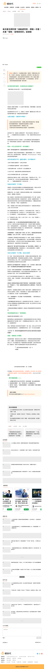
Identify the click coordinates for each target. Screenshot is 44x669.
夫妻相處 (15, 426)
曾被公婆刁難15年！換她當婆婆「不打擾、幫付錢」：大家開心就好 (26, 541)
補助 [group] (19, 11)
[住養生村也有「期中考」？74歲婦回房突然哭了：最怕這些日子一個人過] (6, 606)
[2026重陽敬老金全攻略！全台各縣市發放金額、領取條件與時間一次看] (6, 585)
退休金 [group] (9, 11)
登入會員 (13, 662)
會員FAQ (14, 660)
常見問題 (24, 662)
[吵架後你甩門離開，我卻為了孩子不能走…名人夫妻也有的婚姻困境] (6, 571)
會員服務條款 (30, 662)
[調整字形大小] (4, 85)
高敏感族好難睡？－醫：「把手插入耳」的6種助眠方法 (22, 383)
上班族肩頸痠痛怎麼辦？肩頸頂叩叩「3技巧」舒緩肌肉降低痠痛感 (25, 472)
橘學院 (37, 7)
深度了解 (9, 509)
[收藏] (4, 81)
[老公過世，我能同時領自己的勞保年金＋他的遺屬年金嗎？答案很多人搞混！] (6, 613)
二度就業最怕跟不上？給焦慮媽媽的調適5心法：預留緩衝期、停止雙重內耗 (25, 527)
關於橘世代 (9, 658)
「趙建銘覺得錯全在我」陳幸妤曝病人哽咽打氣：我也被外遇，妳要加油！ (26, 548)
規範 (3, 637)
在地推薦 (17, 7)
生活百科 (22, 7)
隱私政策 (36, 662)
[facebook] (37, 654)
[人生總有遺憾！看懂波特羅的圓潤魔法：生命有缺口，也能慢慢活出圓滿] (6, 521)
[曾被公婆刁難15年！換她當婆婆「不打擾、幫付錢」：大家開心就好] (6, 542)
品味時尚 (28, 7)
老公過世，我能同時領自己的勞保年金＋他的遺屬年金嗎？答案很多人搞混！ (26, 612)
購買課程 (34, 3)
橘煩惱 (32, 7)
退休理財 (6, 7)
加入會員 (8, 662)
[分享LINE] (4, 73)
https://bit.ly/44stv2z (29, 394)
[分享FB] (4, 70)
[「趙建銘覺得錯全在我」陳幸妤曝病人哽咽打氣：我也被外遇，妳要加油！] (6, 549)
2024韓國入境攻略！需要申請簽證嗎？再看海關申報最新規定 (25, 443)
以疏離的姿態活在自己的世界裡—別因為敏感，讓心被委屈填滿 (25, 381)
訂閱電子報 (19, 662)
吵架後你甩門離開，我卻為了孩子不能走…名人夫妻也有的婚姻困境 (26, 570)
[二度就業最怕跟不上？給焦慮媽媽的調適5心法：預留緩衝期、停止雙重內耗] (6, 528)
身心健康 (25, 426)
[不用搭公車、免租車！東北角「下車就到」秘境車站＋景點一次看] (6, 592)
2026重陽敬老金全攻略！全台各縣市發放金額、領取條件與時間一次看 (26, 583)
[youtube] (42, 654)
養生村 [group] (4, 11)
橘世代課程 (9, 660)
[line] (40, 654)
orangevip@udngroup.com (12, 656)
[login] (38, 4)
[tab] (21, 513)
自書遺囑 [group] (14, 11)
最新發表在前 (37, 642)
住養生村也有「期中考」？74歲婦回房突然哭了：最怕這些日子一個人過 (26, 605)
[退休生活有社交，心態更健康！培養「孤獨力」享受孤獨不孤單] (6, 452)
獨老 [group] (23, 11)
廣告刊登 (14, 658)
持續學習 (12, 7)
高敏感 (10, 426)
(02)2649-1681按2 (22, 656)
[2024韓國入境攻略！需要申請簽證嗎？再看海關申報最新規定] (6, 445)
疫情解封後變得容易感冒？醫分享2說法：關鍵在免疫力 (23, 464)
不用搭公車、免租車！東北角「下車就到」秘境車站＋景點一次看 (26, 590)
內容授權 (19, 658)
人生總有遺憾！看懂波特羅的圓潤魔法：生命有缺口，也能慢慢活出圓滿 (26, 520)
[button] (40, 4)
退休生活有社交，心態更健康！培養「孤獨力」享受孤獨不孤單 (25, 450)
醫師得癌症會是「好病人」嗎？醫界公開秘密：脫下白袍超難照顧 (26, 562)
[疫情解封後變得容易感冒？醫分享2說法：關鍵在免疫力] (6, 466)
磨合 (20, 426)
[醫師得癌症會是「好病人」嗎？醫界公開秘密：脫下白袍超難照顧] (6, 564)
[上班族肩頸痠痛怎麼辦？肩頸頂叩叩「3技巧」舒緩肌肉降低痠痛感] (6, 473)
